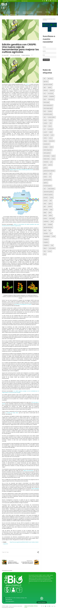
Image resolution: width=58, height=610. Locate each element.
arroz (45, 93)
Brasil (45, 111)
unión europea (52, 248)
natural (51, 197)
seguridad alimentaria (48, 227)
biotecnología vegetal (48, 108)
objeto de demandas (28, 470)
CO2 (44, 129)
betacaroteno (51, 99)
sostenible (46, 233)
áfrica (45, 254)
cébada (45, 141)
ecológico (46, 147)
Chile (50, 123)
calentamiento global (48, 114)
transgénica (46, 239)
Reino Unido (51, 218)
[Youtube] (51, 25)
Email (44, 55)
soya (51, 233)
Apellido (44, 51)
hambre (45, 176)
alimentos (45, 90)
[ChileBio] (11, 6)
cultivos (45, 138)
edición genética (47, 153)
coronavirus (50, 129)
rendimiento (46, 221)
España (53, 156)
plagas (45, 212)
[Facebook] (44, 25)
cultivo (52, 135)
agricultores (50, 78)
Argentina (52, 90)
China (45, 126)
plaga (51, 209)
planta (50, 212)
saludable (50, 224)
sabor (52, 221)
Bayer (45, 99)
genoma (50, 164)
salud (45, 224)
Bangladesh (51, 96)
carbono (50, 120)
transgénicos (46, 245)
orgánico (50, 203)
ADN (44, 78)
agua (45, 87)
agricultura (46, 81)
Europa (53, 158)
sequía (45, 230)
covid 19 (45, 132)
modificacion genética (48, 194)
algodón (49, 87)
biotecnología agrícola (48, 105)
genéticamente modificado (49, 170)
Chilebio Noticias (25, 55)
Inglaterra (45, 182)
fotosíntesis (46, 161)
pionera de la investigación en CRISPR (22, 304)
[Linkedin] (55, 25)
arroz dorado (50, 93)
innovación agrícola (47, 185)
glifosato (45, 173)
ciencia (49, 126)
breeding (50, 111)
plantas (45, 215)
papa (45, 206)
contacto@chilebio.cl (10, 601)
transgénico (46, 242)
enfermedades (46, 156)
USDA (45, 251)
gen (51, 161)
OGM (50, 200)
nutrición (45, 200)
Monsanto (46, 197)
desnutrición (51, 141)
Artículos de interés (15, 55)
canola (45, 120)
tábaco (45, 248)
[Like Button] (32, 55)
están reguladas (35, 488)
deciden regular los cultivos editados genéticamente (21, 169)
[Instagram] (48, 25)
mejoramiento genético (48, 191)
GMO (50, 173)
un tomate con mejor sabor (11, 412)
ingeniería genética (47, 179)
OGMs (45, 203)
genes (45, 164)
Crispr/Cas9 (46, 135)
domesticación (47, 144)
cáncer (50, 138)
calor (45, 117)
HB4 (50, 176)
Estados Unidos (46, 158)
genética (45, 167)
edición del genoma (47, 150)
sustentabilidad (47, 236)
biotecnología (46, 102)
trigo (52, 245)
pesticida (50, 206)
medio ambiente (51, 188)
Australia (45, 96)
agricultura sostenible (48, 84)
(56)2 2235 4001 (24, 1)
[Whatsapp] (49, 29)
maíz (44, 188)
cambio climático (51, 117)
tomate (53, 236)
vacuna (49, 251)
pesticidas (46, 209)
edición (51, 147)
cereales (45, 123)
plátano (50, 215)
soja (49, 230)
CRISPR (27, 84)
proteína (45, 218)
